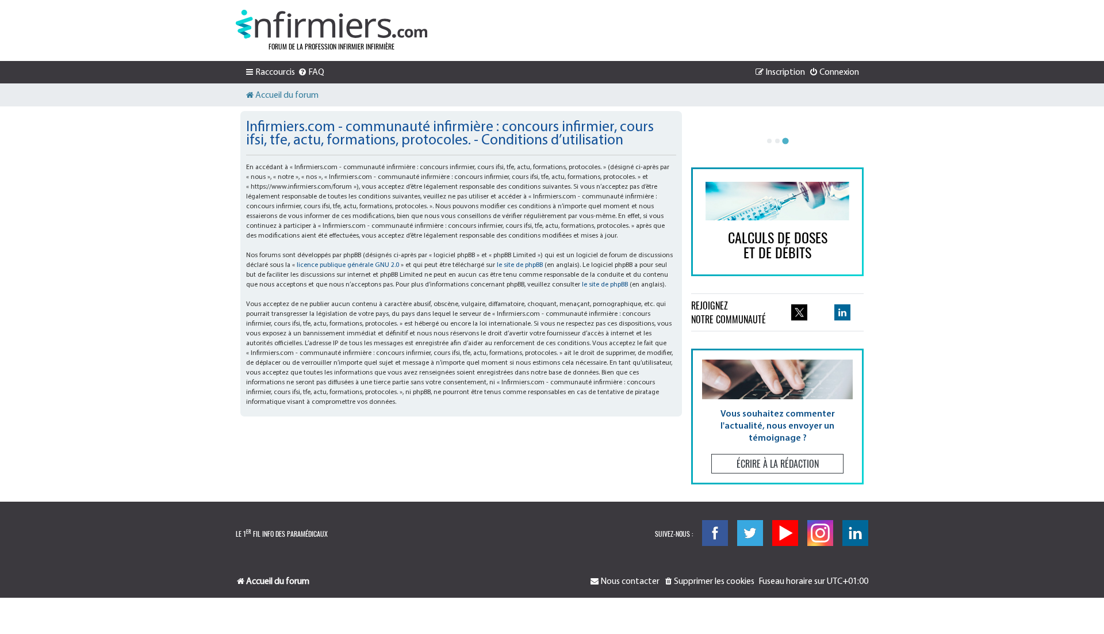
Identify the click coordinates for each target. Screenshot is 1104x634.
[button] (777, 416)
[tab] (769, 141)
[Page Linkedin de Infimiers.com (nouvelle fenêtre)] (842, 312)
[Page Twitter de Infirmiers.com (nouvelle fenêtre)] (799, 312)
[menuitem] (311, 72)
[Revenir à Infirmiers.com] (331, 24)
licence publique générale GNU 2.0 (348, 265)
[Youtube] (785, 533)
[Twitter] (750, 533)
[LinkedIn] (855, 533)
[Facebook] (715, 533)
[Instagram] (820, 533)
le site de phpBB (520, 265)
